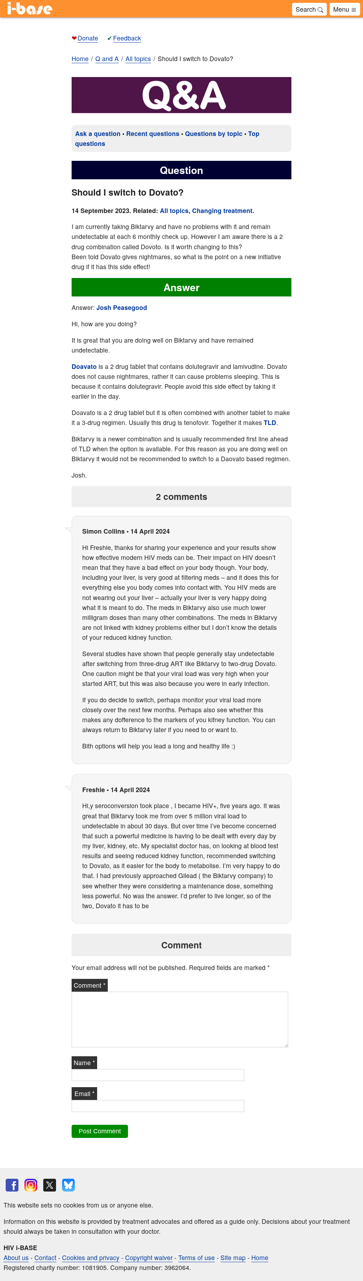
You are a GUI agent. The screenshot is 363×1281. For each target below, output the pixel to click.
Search (307, 8)
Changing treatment (222, 210)
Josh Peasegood (121, 307)
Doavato (84, 366)
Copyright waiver (149, 1257)
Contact (45, 1257)
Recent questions (152, 133)
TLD (270, 422)
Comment (90, 985)
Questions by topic (213, 133)
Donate (88, 37)
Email (84, 1093)
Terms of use (196, 1257)
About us (16, 1257)
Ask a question (98, 133)
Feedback (127, 37)
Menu (342, 8)
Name (84, 1062)
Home (80, 58)
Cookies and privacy (90, 1257)
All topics (174, 210)
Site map (233, 1257)
